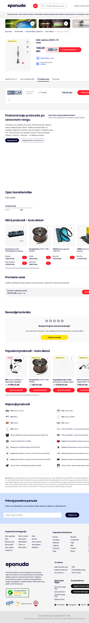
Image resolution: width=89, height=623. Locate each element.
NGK (21, 210)
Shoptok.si (70, 618)
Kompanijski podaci (79, 570)
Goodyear (56, 540)
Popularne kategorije (15, 531)
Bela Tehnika (44, 14)
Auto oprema (36, 542)
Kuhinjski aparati (55, 14)
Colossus (56, 548)
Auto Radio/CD (35, 536)
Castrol (73, 548)
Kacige (34, 539)
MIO (72, 545)
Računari (10, 14)
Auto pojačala (10, 536)
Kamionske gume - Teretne (9, 545)
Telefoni (26, 14)
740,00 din (67, 92)
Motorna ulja (9, 542)
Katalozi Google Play (59, 595)
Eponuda (8, 31)
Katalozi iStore (59, 599)
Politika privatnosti (60, 570)
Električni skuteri (35, 547)
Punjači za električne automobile (9, 550)
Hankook (56, 543)
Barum (73, 551)
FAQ (73, 567)
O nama (58, 562)
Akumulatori (22, 542)
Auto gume (22, 539)
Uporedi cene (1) (11, 79)
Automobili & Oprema (34, 31)
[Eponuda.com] (16, 6)
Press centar (76, 573)
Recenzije (55, 79)
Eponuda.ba (82, 618)
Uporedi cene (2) (40, 390)
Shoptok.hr (75, 618)
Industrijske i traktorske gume (36, 545)
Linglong (56, 545)
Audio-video (18, 14)
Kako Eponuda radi (61, 567)
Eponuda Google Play (60, 588)
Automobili (19, 31)
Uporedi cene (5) (16, 390)
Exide (54, 551)
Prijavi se (72, 515)
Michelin (73, 537)
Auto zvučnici (23, 536)
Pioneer (55, 537)
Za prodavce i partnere (59, 573)
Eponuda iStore (59, 592)
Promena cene (43, 79)
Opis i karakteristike (27, 79)
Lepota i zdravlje (76, 14)
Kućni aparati (65, 14)
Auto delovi (49, 31)
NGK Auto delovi (63, 31)
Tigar (72, 543)
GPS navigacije (8, 539)
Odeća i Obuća (34, 14)
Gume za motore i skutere (21, 545)
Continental (75, 540)
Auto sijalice (9, 547)
